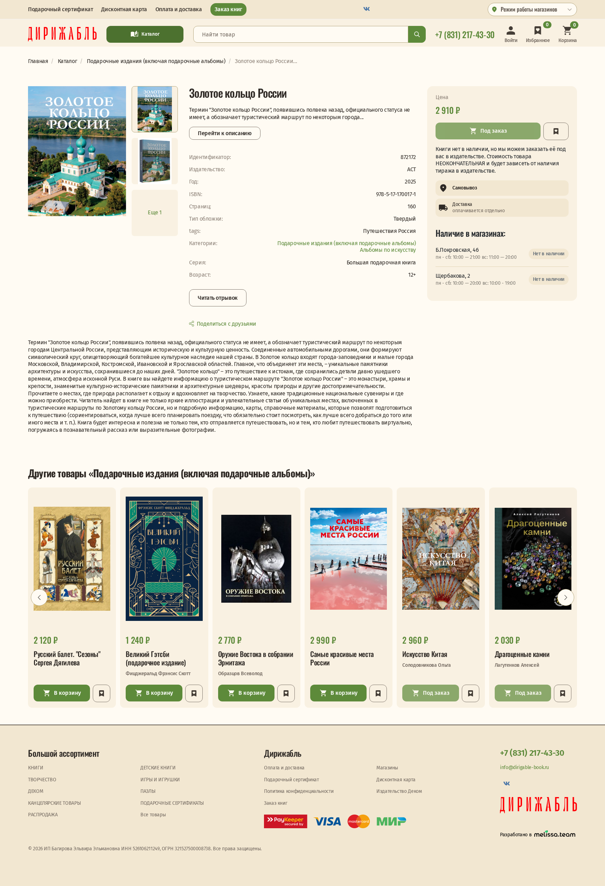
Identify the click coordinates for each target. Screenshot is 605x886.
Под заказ (493, 130)
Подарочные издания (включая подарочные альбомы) (346, 243)
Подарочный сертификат (60, 9)
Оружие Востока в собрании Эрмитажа (255, 658)
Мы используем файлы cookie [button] (34, 874)
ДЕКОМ (35, 791)
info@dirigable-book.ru (524, 767)
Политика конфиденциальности (298, 791)
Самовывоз (464, 188)
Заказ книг (228, 9)
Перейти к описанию (225, 133)
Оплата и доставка (178, 9)
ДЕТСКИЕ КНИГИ (157, 768)
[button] (39, 597)
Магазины (387, 768)
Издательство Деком (399, 791)
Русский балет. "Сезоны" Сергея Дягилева (67, 658)
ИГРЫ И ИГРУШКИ (160, 780)
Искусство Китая (424, 654)
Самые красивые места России (342, 658)
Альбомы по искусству (388, 250)
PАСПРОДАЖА (42, 815)
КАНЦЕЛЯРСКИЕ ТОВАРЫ (54, 803)
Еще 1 (155, 212)
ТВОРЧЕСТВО (42, 780)
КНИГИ (35, 768)
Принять (152, 874)
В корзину (67, 693)
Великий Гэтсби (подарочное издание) (156, 658)
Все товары (153, 815)
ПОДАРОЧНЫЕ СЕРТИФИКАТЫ (172, 803)
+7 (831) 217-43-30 (532, 753)
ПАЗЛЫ (147, 791)
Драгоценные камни (522, 654)
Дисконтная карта (124, 9)
